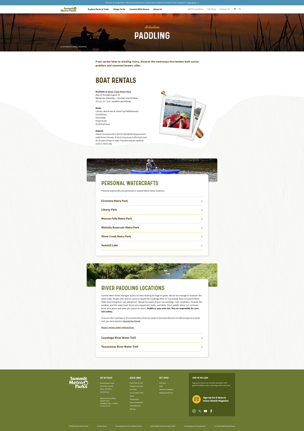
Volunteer (133, 389)
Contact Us (225, 9)
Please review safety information (117, 327)
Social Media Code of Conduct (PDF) (163, 426)
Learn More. (192, 2)
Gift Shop (211, 9)
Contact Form (105, 406)
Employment (134, 399)
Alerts (132, 396)
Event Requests (135, 406)
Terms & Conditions (166, 389)
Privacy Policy (102, 426)
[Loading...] (235, 9)
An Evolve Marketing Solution (224, 426)
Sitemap (132, 409)
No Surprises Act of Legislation (195, 426)
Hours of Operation (136, 403)
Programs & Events (136, 386)
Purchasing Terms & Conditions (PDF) (129, 426)
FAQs (161, 386)
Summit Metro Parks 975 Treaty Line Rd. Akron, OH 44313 (107, 386)
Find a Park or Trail (136, 383)
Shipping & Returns (166, 393)
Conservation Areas (136, 393)
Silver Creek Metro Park (119, 91)
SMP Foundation (196, 9)
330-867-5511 (104, 392)
